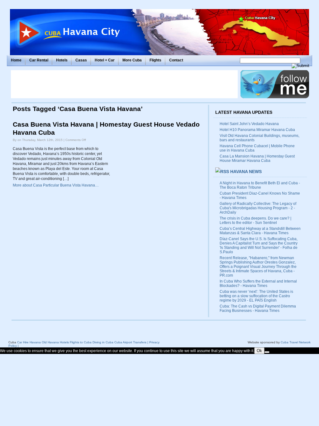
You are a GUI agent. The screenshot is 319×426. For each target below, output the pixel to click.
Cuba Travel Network (296, 342)
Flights (155, 60)
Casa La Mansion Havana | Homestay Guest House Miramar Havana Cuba (257, 158)
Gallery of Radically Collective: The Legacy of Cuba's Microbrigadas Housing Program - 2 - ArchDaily (258, 208)
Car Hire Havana (29, 342)
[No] (266, 352)
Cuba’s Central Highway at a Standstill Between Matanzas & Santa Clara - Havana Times (260, 230)
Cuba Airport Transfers (130, 342)
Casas (81, 60)
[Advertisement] (124, 84)
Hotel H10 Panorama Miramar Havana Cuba (257, 130)
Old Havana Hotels (55, 342)
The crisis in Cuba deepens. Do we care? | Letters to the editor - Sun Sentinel (255, 220)
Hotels (62, 60)
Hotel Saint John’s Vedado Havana (249, 124)
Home (16, 60)
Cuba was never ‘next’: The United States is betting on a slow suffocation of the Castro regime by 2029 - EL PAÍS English (256, 296)
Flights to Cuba (81, 342)
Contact (176, 60)
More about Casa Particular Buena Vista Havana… (56, 185)
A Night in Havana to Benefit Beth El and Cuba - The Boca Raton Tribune (260, 185)
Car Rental (38, 60)
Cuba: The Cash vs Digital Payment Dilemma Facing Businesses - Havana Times (258, 308)
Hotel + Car (105, 60)
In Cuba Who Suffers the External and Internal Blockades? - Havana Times (258, 283)
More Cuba (132, 60)
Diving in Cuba (103, 342)
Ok (259, 350)
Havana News (246, 171)
